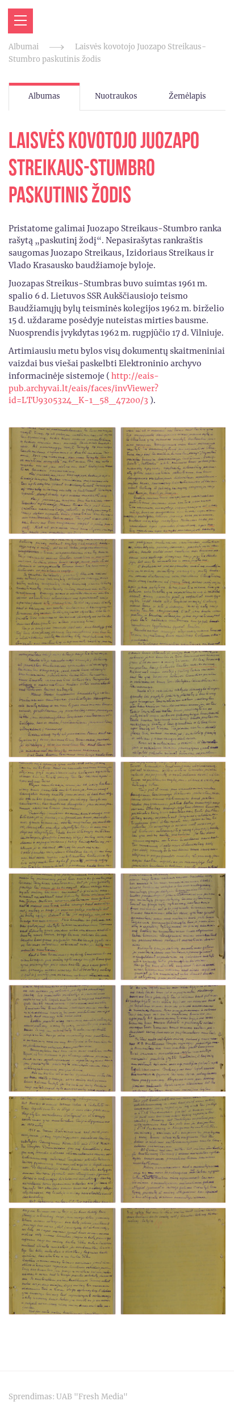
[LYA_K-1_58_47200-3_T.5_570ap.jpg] (174, 815)
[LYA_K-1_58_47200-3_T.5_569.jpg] (62, 703)
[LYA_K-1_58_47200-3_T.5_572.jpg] (62, 1038)
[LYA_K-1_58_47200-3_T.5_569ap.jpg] (174, 703)
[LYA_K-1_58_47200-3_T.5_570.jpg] (62, 815)
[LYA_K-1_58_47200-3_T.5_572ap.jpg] (174, 1038)
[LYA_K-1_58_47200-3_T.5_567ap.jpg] (174, 480)
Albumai (24, 47)
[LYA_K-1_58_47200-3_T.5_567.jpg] (62, 480)
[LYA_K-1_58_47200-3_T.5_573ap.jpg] (174, 1149)
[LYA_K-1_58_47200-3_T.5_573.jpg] (62, 1149)
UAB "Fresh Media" (92, 1397)
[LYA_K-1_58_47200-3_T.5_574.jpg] (62, 1261)
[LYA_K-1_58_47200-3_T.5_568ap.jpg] (174, 592)
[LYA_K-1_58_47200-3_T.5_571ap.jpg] (174, 926)
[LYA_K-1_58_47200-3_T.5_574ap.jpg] (174, 1261)
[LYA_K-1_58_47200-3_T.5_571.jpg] (62, 926)
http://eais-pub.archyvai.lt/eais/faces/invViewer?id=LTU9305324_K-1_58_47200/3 (84, 388)
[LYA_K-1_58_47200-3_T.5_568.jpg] (62, 592)
